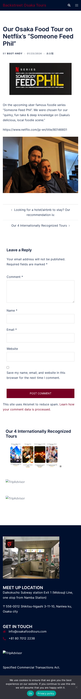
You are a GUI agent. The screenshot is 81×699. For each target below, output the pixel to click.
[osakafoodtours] (34, 455)
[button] (68, 5)
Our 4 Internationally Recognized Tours (39, 225)
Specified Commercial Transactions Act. (31, 667)
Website (12, 349)
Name (12, 310)
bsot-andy (14, 53)
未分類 (50, 53)
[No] (76, 687)
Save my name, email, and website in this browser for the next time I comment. (36, 375)
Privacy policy (46, 693)
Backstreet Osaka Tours (24, 5)
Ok (30, 693)
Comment (15, 277)
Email (12, 329)
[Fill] (40, 79)
